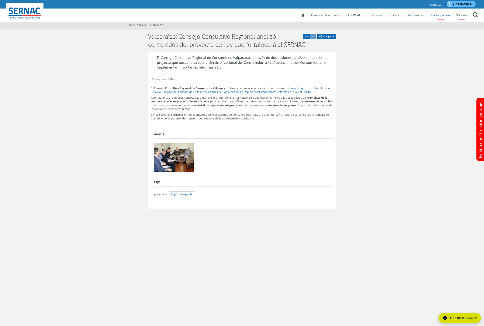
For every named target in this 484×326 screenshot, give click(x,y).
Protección (374, 15)
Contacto (435, 4)
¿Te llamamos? (462, 4)
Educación (395, 15)
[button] (475, 15)
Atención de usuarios (325, 15)
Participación (440, 15)
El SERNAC (353, 15)
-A (314, 36)
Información (417, 15)
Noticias (461, 15)
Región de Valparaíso (182, 194)
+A (307, 36)
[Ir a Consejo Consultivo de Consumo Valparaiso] (174, 158)
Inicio (132, 24)
